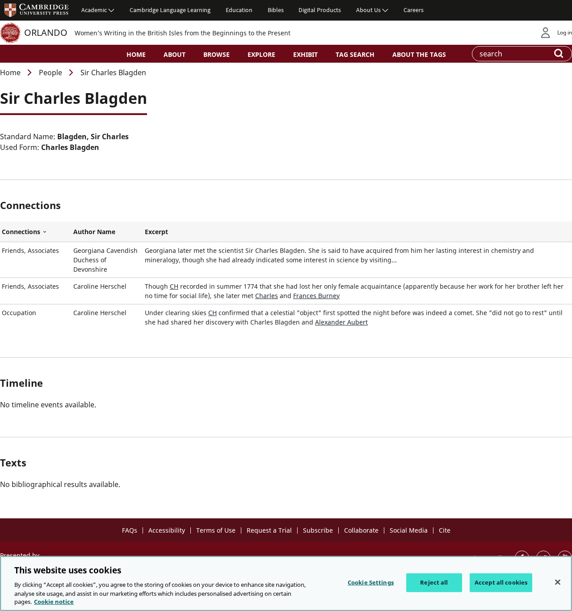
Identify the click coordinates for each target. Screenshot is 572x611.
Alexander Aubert (341, 322)
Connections (36, 231)
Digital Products (320, 10)
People (50, 72)
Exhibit (305, 54)
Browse (216, 54)
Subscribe (318, 530)
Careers (414, 10)
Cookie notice (54, 602)
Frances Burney (316, 295)
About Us (368, 10)
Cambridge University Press (36, 10)
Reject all (434, 582)
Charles (266, 295)
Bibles (276, 10)
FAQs (129, 530)
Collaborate (361, 530)
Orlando (45, 32)
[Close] (558, 582)
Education (239, 10)
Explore (261, 54)
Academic (94, 10)
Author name (94, 231)
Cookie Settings (371, 582)
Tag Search (355, 54)
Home (136, 54)
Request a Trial (269, 530)
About (174, 54)
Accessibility (166, 530)
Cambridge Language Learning (170, 10)
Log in (564, 32)
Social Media (409, 530)
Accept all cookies (501, 582)
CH (174, 286)
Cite (444, 530)
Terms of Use (216, 530)
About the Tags (419, 54)
